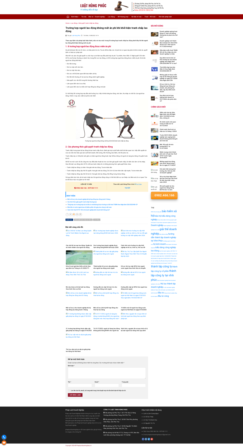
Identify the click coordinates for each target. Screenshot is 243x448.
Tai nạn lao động (154, 260)
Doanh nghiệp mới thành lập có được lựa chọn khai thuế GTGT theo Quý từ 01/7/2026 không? (168, 43)
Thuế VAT (169, 263)
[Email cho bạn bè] (73, 214)
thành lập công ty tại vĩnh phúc (163, 275)
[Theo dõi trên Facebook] (143, 439)
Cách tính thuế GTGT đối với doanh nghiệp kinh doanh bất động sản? (88, 210)
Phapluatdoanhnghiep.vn (84, 445)
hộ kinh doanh (159, 244)
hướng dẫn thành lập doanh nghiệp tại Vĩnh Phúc (163, 237)
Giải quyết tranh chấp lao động (88, 23)
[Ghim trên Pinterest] (77, 214)
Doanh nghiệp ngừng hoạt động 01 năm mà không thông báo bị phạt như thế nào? (168, 34)
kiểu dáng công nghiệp (165, 247)
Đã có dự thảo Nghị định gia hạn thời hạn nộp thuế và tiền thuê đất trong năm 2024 (168, 179)
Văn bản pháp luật (165, 17)
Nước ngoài (173, 258)
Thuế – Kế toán (149, 17)
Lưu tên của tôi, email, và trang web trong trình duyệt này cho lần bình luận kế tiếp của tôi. (98, 390)
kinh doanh (168, 244)
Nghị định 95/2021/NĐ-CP (164, 258)
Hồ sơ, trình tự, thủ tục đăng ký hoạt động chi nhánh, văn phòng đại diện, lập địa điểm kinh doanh (167, 87)
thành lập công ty (161, 266)
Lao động (111, 17)
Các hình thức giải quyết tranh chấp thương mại (82, 202)
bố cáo (158, 220)
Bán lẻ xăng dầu (157, 211)
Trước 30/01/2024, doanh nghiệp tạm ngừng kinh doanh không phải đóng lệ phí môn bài (168, 138)
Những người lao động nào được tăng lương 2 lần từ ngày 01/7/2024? (168, 163)
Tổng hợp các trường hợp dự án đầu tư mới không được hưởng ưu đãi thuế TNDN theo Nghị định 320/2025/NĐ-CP (102, 204)
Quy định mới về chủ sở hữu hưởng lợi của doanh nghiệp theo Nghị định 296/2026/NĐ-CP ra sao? (168, 60)
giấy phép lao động (163, 234)
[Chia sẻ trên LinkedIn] (80, 214)
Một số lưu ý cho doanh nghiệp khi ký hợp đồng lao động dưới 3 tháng (88, 199)
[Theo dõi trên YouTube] (151, 439)
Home (67, 23)
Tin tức (84, 17)
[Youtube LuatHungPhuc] (138, 184)
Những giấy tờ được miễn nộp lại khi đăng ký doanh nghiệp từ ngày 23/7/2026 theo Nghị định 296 (168, 77)
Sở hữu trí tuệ (136, 17)
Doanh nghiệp (157, 225)
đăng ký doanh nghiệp (169, 293)
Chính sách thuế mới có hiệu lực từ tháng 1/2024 (168, 130)
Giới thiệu (74, 17)
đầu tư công (163, 296)
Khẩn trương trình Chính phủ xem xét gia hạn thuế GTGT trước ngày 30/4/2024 (168, 155)
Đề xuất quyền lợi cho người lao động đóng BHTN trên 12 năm (167, 188)
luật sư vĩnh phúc (167, 253)
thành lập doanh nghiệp (162, 280)
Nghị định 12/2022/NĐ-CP (166, 256)
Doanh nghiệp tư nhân (169, 225)
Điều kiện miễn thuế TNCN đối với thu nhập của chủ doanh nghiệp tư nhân (168, 52)
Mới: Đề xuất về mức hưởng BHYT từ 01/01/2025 (166, 146)
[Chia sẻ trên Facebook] (67, 214)
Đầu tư (161, 293)
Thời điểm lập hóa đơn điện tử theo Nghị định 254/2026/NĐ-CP (167, 69)
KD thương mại (123, 17)
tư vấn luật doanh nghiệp (169, 287)
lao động (155, 251)
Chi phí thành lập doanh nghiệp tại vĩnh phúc (166, 222)
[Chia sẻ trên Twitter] (70, 214)
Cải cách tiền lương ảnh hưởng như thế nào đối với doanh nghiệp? (168, 171)
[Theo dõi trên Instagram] (146, 439)
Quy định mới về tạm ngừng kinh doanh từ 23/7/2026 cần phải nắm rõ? (168, 98)
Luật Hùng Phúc (76, 35)
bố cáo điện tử (164, 220)
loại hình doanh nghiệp (164, 251)
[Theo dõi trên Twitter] (149, 439)
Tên (69, 382)
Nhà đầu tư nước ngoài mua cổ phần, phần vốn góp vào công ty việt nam (89, 207)
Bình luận (71, 365)
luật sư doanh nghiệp (158, 253)
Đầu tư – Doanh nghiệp (96, 17)
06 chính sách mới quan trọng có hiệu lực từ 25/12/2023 (168, 123)
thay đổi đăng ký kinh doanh (160, 263)
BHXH (152, 211)
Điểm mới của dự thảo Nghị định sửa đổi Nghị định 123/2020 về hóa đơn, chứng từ (167, 115)
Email (97, 382)
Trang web (125, 382)
